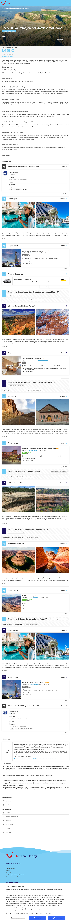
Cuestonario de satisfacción (13, 877)
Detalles (65, 193)
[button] (5, 215)
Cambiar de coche (55, 286)
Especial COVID (10, 868)
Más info (4, 239)
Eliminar (65, 286)
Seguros (8, 872)
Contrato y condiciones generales (15, 874)
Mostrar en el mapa (34, 252)
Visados (8, 870)
